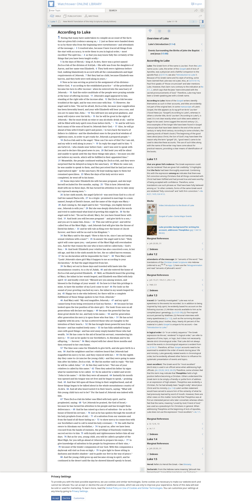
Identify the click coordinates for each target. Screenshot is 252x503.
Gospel (183, 68)
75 (82, 433)
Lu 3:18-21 (152, 347)
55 (68, 337)
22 (111, 164)
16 (116, 123)
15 (94, 116)
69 (74, 409)
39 (61, 266)
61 (84, 365)
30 (121, 211)
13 (114, 102)
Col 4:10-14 (194, 80)
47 (112, 300)
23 (82, 174)
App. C (171, 265)
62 (93, 368)
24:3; (166, 370)
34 (61, 235)
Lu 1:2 (168, 318)
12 (106, 99)
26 (61, 194)
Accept (55, 498)
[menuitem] (202, 10)
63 (93, 371)
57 (61, 348)
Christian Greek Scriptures (175, 262)
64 (111, 375)
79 (97, 450)
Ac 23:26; (160, 370)
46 (61, 300)
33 (78, 228)
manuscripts (185, 106)
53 (99, 327)
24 (61, 181)
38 (112, 256)
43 (98, 283)
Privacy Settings (80, 491)
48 (115, 303)
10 (71, 92)
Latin (199, 65)
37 (59, 256)
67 (61, 399)
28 (59, 204)
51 (117, 317)
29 (87, 208)
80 (61, 457)
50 (109, 314)
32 (94, 221)
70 (89, 412)
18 (61, 140)
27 (87, 198)
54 (67, 334)
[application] (126, 26)
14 (89, 112)
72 (98, 419)
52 (86, 324)
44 (111, 286)
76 (65, 436)
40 (101, 269)
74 (96, 426)
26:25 (172, 370)
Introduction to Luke (186, 74)
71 (92, 416)
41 (95, 273)
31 (65, 218)
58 (64, 351)
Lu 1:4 (172, 388)
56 (83, 341)
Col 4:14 (163, 74)
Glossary (187, 464)
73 (116, 423)
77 (127, 440)
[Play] (49, 26)
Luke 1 (54, 21)
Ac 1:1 (197, 412)
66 (68, 389)
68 (80, 402)
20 (102, 150)
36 (66, 249)
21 (59, 160)
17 (116, 126)
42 (65, 279)
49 (97, 310)
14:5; (154, 194)
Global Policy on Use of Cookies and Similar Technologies (134, 488)
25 (101, 184)
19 (97, 143)
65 (65, 382)
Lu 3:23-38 (177, 312)
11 (92, 95)
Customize (79, 498)
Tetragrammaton (194, 265)
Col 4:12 (161, 194)
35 (91, 239)
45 (63, 293)
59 (117, 354)
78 (59, 446)
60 (93, 361)
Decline (66, 498)
